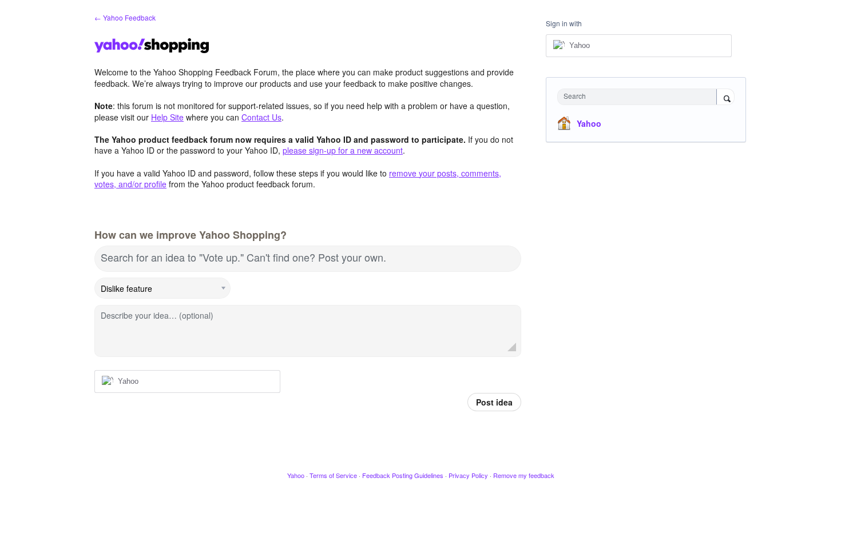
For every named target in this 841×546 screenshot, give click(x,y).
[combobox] (640, 97)
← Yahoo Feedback (125, 17)
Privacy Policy (468, 475)
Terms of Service (333, 475)
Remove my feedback (523, 475)
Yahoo (589, 123)
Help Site (167, 117)
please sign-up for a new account (343, 150)
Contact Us (261, 117)
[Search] (725, 98)
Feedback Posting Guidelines (402, 475)
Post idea (494, 402)
